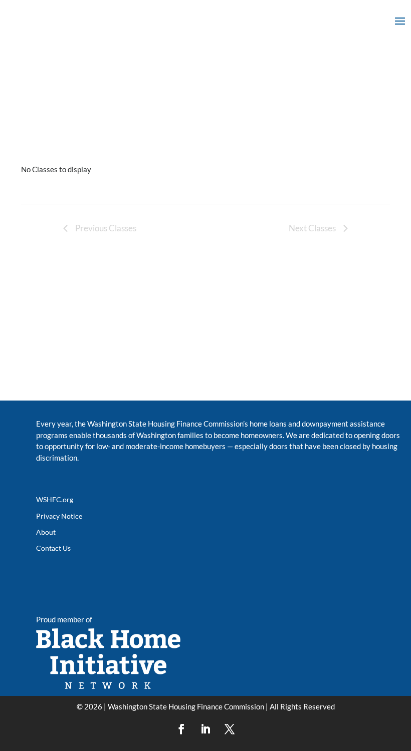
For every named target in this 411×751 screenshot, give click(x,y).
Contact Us (53, 548)
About (46, 532)
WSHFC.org (54, 499)
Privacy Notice (59, 516)
